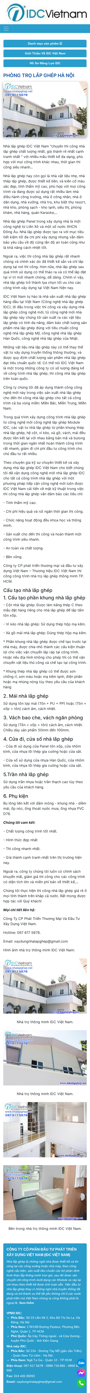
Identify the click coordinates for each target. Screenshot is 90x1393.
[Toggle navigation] (6, 28)
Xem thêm (26, 1303)
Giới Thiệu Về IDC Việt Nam (45, 53)
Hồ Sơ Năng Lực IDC (45, 63)
